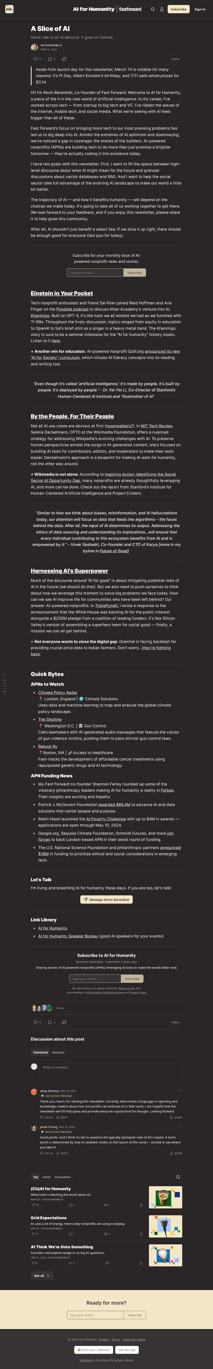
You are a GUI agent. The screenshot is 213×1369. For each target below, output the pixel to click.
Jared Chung (48, 1127)
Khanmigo (40, 315)
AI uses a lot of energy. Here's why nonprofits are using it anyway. (78, 1224)
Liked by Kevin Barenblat (58, 1095)
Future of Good (114, 551)
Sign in (200, 9)
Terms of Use (127, 988)
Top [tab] (35, 1177)
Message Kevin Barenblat (109, 899)
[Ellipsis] (180, 1090)
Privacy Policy (138, 992)
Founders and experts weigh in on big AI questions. (68, 1253)
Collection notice (133, 1339)
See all (39, 1275)
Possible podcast (72, 309)
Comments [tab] (40, 1052)
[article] (106, 1197)
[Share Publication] (162, 9)
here (56, 340)
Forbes (167, 790)
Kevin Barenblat (51, 45)
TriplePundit (106, 605)
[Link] (25, 293)
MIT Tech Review (156, 426)
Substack (86, 1360)
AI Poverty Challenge (106, 819)
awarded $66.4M (114, 804)
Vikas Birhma (49, 1091)
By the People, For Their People (72, 416)
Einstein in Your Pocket (62, 293)
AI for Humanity (52, 928)
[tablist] (49, 1052)
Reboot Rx (47, 746)
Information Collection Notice (105, 992)
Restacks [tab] (58, 1052)
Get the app (127, 1350)
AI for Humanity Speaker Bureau (68, 936)
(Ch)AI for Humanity (51, 1188)
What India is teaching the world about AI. (61, 1194)
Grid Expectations (49, 1217)
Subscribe (178, 9)
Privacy (104, 1339)
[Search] (153, 9)
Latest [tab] (46, 1177)
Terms (115, 1339)
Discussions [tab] (63, 1177)
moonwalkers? (119, 426)
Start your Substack (95, 1350)
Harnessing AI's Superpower (69, 571)
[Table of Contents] (4, 684)
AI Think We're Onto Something (62, 1247)
